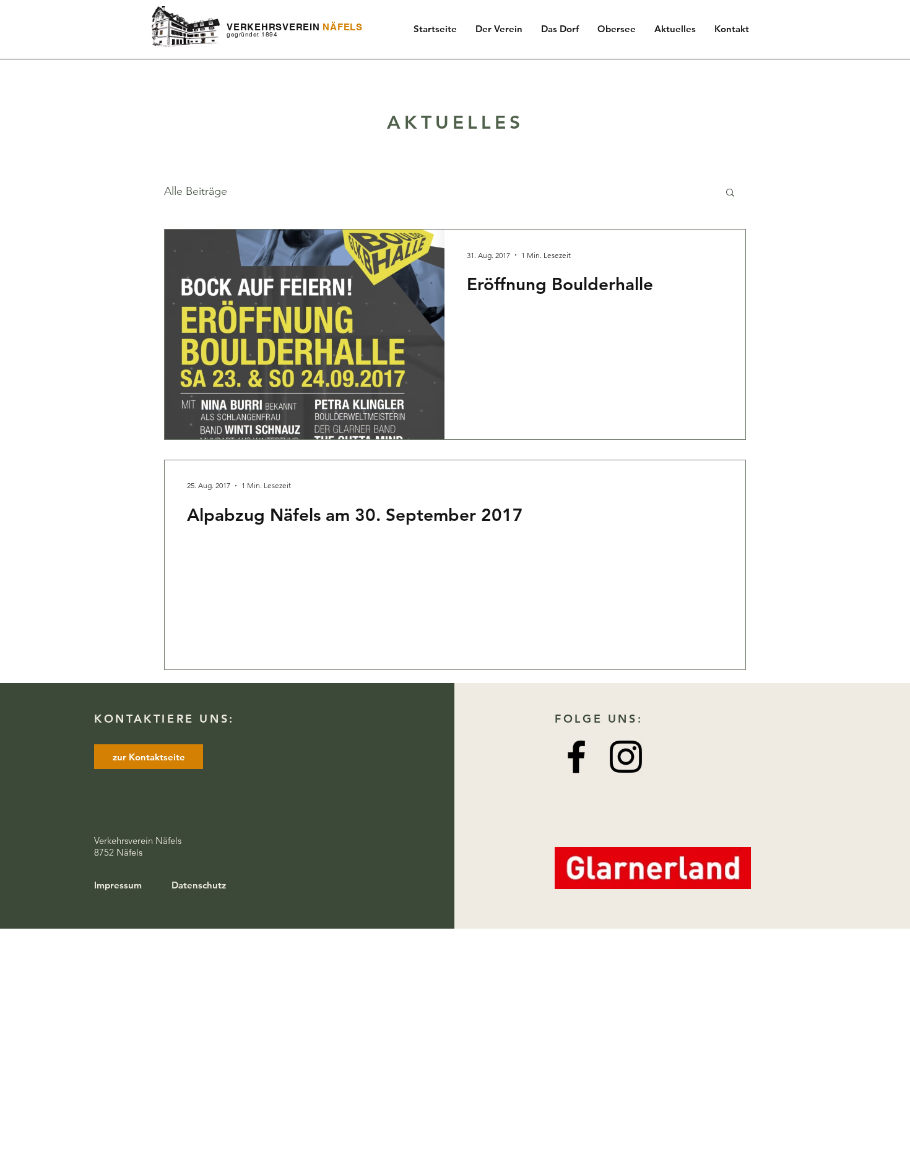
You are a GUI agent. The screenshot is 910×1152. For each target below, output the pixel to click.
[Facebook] (576, 756)
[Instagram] (626, 756)
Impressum (118, 885)
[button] (730, 193)
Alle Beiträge (195, 191)
